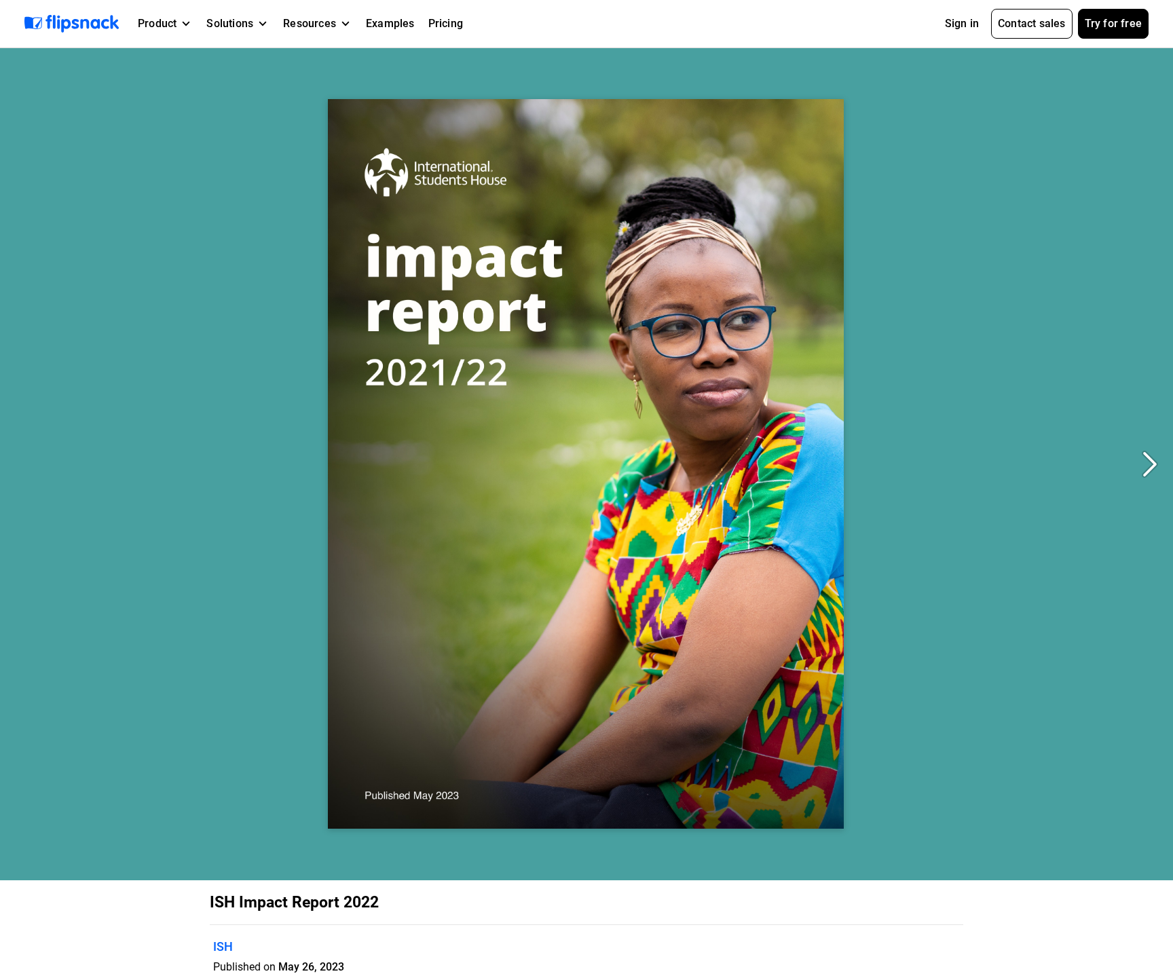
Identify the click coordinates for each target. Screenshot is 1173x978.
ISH (223, 946)
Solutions (229, 23)
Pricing (445, 23)
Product (157, 23)
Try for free (1113, 23)
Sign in (962, 23)
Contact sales (1032, 23)
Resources (309, 23)
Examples (390, 23)
